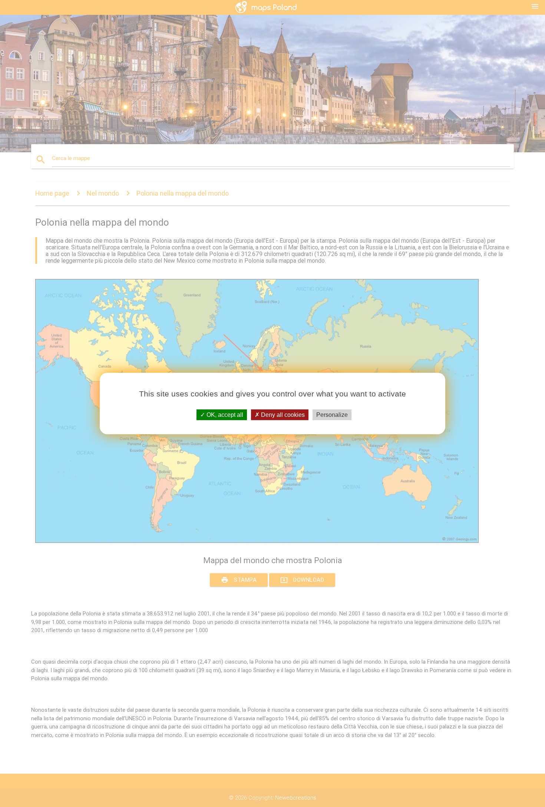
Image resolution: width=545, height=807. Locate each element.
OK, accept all (224, 415)
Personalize (332, 415)
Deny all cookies (282, 415)
